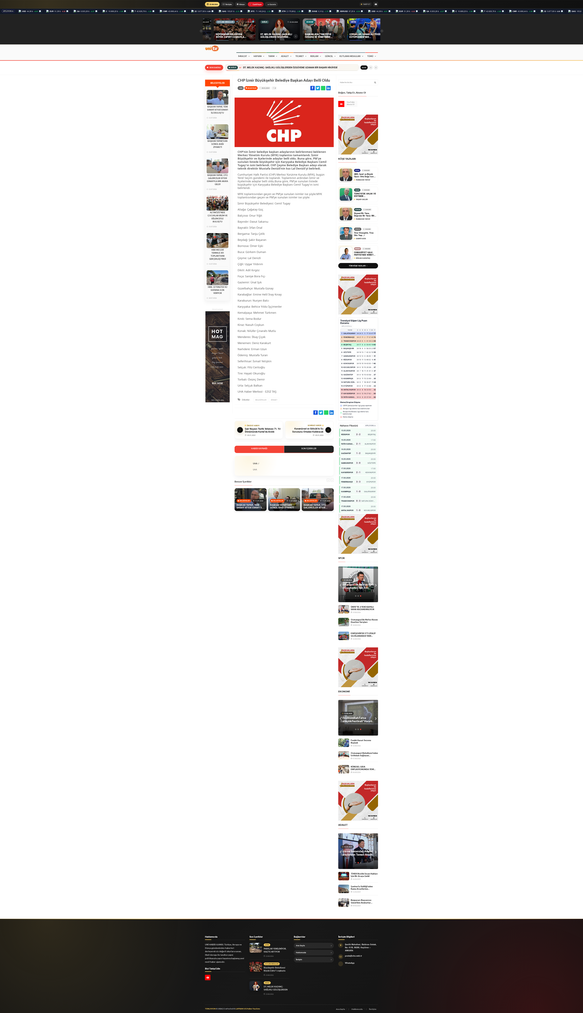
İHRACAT (242, 56)
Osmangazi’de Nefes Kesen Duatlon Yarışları (364, 620)
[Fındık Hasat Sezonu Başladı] (343, 742)
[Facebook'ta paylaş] (312, 88)
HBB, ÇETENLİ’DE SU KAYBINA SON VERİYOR (217, 290)
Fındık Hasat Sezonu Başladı (361, 741)
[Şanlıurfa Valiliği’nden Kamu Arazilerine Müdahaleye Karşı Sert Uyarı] (343, 889)
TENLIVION (210, 1009)
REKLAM (314, 56)
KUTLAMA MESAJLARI (350, 56)
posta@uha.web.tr (353, 955)
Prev (340, 584)
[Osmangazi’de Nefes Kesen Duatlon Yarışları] (343, 622)
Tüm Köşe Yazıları (357, 266)
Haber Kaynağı (259, 448)
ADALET (285, 56)
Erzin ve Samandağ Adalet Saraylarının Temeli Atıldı (357, 853)
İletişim (228, 4)
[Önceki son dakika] (371, 67)
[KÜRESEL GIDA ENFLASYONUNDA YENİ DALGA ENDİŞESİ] (343, 769)
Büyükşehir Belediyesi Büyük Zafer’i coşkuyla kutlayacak (274, 970)
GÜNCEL (329, 56)
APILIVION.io (8, 11)
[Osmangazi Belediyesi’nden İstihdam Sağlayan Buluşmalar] (343, 755)
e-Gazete (272, 4)
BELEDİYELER (252, 88)
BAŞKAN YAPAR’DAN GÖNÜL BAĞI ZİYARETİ (217, 144)
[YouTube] (375, 4)
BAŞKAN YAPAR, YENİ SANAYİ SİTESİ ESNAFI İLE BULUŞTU (217, 109)
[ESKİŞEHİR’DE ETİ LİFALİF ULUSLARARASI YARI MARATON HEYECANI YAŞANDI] (343, 636)
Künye (242, 4)
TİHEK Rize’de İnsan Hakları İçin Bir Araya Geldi (364, 874)
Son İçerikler (308, 448)
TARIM (271, 56)
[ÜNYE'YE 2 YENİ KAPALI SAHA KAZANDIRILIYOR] (343, 609)
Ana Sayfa (300, 945)
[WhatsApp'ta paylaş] (323, 88)
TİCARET (299, 56)
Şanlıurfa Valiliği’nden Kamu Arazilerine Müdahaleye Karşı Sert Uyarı (362, 887)
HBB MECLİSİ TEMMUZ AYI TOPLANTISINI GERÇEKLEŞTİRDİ (217, 254)
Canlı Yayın (257, 4)
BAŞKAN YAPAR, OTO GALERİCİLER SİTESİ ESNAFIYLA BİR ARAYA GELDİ (217, 179)
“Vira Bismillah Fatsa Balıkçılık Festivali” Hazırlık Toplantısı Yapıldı (357, 719)
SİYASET (274, 400)
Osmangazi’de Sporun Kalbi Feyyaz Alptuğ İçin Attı (358, 586)
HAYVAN (258, 56)
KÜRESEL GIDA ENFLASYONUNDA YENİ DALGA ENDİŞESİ (362, 767)
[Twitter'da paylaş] (318, 88)
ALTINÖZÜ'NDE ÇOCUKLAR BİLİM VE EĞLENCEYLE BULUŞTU (217, 217)
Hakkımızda (301, 952)
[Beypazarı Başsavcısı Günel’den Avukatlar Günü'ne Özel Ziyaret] (343, 902)
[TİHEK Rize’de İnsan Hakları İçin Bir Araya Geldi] (343, 876)
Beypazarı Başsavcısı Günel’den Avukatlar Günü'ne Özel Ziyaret (361, 901)
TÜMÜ (370, 56)
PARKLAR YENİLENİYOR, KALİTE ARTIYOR (275, 950)
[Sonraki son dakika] (376, 67)
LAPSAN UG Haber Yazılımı (248, 1009)
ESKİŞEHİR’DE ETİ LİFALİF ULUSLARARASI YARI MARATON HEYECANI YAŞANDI (363, 634)
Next (375, 584)
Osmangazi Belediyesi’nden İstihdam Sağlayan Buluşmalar (364, 754)
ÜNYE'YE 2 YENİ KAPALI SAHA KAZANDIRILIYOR (362, 608)
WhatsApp (350, 962)
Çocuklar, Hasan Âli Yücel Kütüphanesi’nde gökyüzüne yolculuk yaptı (278, 67)
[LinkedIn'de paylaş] (328, 88)
